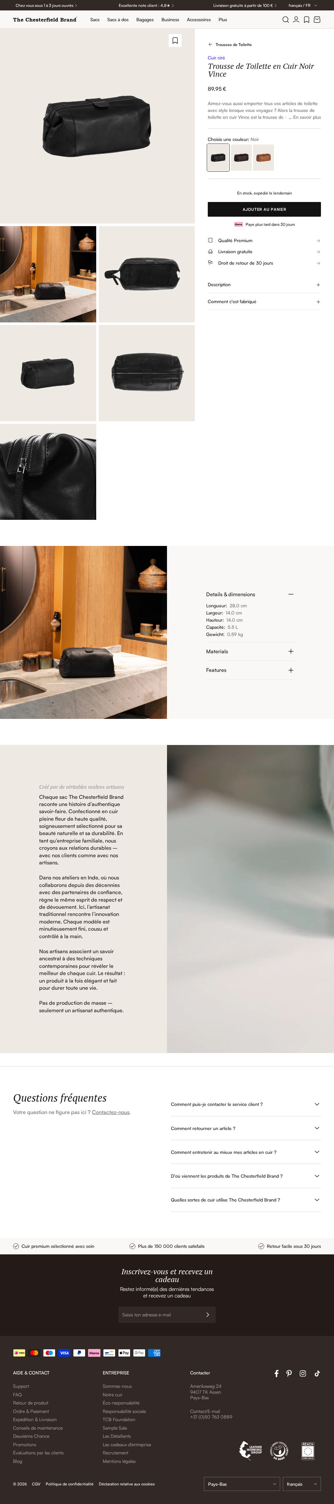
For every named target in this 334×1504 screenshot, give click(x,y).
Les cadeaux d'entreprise (127, 1444)
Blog (17, 1461)
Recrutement (115, 1452)
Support (21, 1386)
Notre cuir (113, 1394)
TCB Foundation (119, 1419)
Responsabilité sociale (124, 1411)
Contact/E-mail (205, 1411)
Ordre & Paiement (31, 1411)
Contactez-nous (110, 1112)
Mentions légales (119, 1461)
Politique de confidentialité (70, 1483)
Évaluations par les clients (38, 1452)
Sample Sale (115, 1428)
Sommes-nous (117, 1386)
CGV (36, 1483)
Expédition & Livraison (35, 1419)
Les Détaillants (117, 1436)
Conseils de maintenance (38, 1428)
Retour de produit (30, 1402)
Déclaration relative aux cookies (127, 1483)
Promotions (24, 1444)
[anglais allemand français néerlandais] (302, 1484)
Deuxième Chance (31, 1436)
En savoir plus (307, 117)
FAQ (17, 1394)
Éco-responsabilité (121, 1402)
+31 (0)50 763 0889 (211, 1416)
